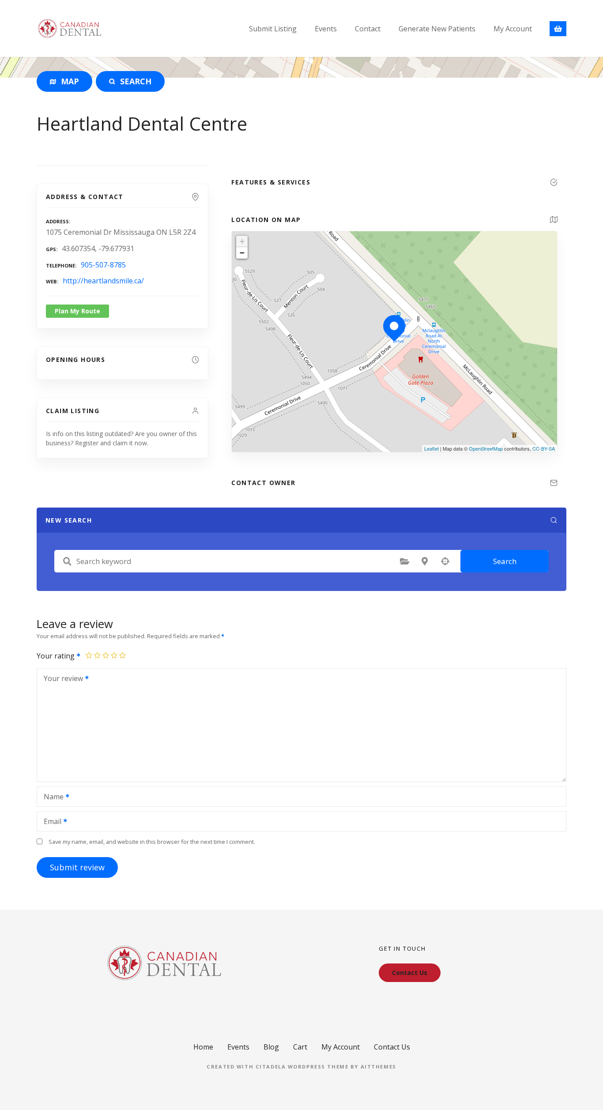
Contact (368, 29)
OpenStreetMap (486, 448)
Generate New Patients (437, 29)
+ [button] (242, 241)
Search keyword (67, 561)
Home (203, 1047)
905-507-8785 (103, 265)
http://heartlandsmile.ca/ (103, 281)
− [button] (242, 252)
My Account (513, 29)
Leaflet (431, 448)
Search (504, 561)
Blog (271, 1047)
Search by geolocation (445, 561)
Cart (300, 1047)
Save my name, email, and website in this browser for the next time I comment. (152, 842)
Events (326, 29)
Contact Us (392, 1047)
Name (51, 797)
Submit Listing (273, 29)
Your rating (56, 656)
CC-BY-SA (543, 448)
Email (50, 822)
